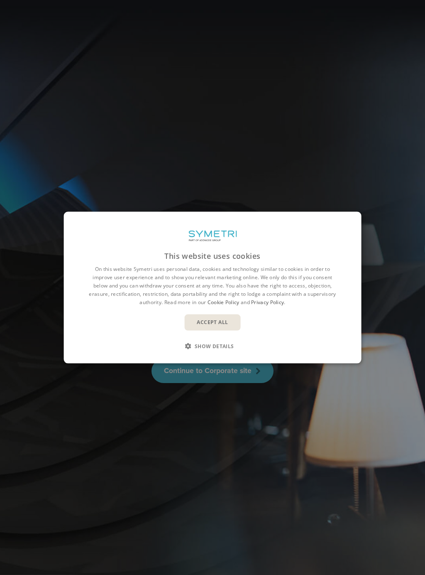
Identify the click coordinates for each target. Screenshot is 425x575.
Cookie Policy (223, 301)
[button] (212, 346)
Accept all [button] (212, 322)
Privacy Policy (267, 301)
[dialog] (212, 288)
